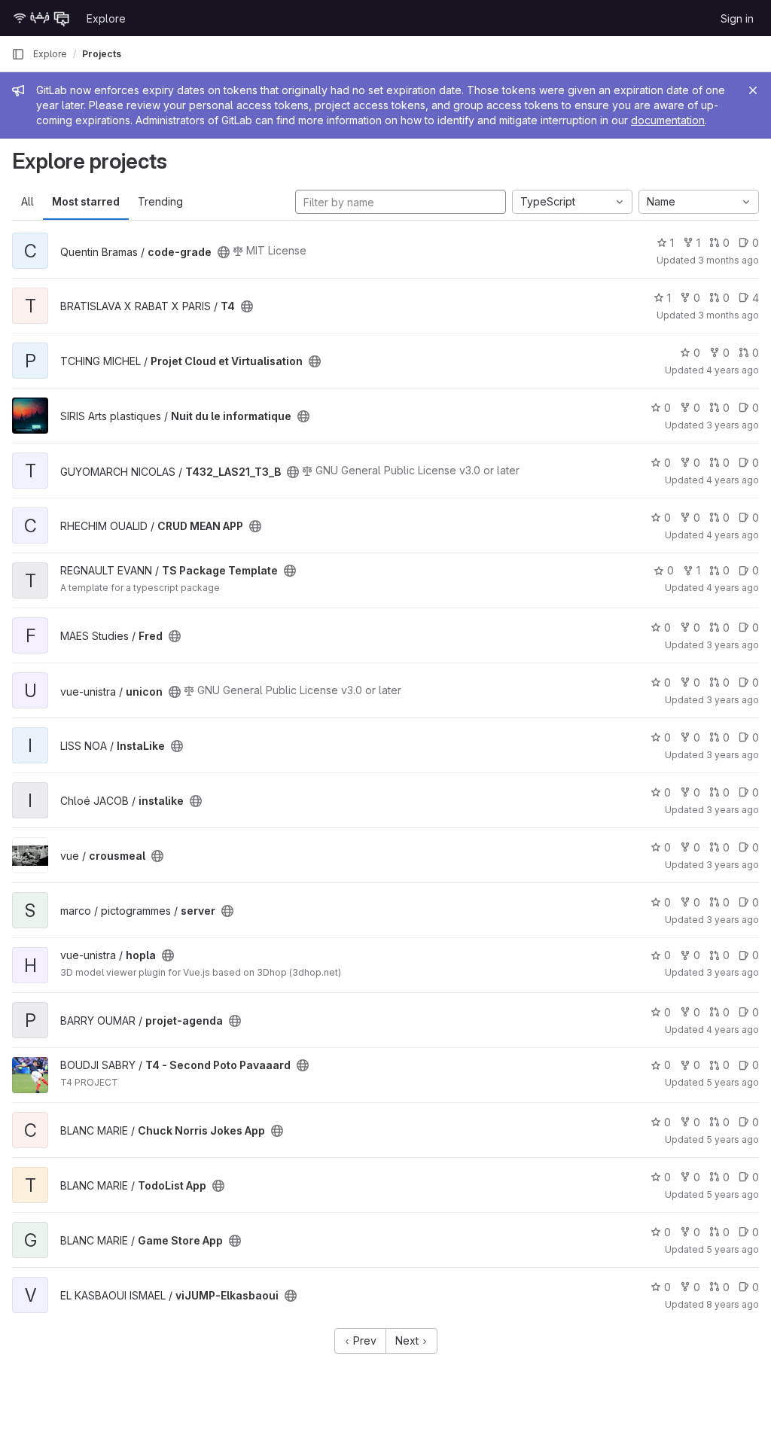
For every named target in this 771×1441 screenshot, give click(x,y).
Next (408, 1340)
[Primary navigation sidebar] (18, 54)
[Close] (753, 90)
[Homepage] (41, 18)
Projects (101, 53)
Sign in (737, 18)
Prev (363, 1340)
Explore (106, 18)
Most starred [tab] (86, 201)
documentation (668, 120)
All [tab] (27, 201)
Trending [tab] (160, 201)
